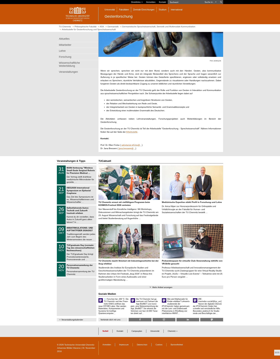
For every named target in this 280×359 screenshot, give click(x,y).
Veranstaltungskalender (72, 319)
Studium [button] (163, 9)
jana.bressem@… (127, 148)
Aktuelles (64, 38)
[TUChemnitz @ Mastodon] (211, 319)
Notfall (105, 331)
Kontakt (162, 2)
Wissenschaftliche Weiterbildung (69, 64)
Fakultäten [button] (124, 9)
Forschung (65, 56)
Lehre (62, 50)
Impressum (124, 345)
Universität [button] (110, 9)
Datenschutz (142, 345)
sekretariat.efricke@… (131, 145)
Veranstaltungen (68, 71)
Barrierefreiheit (177, 345)
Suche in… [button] (210, 2)
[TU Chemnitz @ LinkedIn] (187, 319)
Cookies (159, 345)
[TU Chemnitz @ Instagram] (164, 319)
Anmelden (150, 2)
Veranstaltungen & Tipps (71, 161)
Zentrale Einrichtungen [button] (143, 9)
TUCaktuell (104, 161)
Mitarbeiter (65, 44)
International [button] (176, 9)
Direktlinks (136, 2)
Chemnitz (172, 331)
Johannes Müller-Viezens (68, 348)
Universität (154, 331)
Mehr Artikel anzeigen (162, 287)
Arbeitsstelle (131, 132)
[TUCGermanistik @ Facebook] (140, 319)
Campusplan (137, 331)
